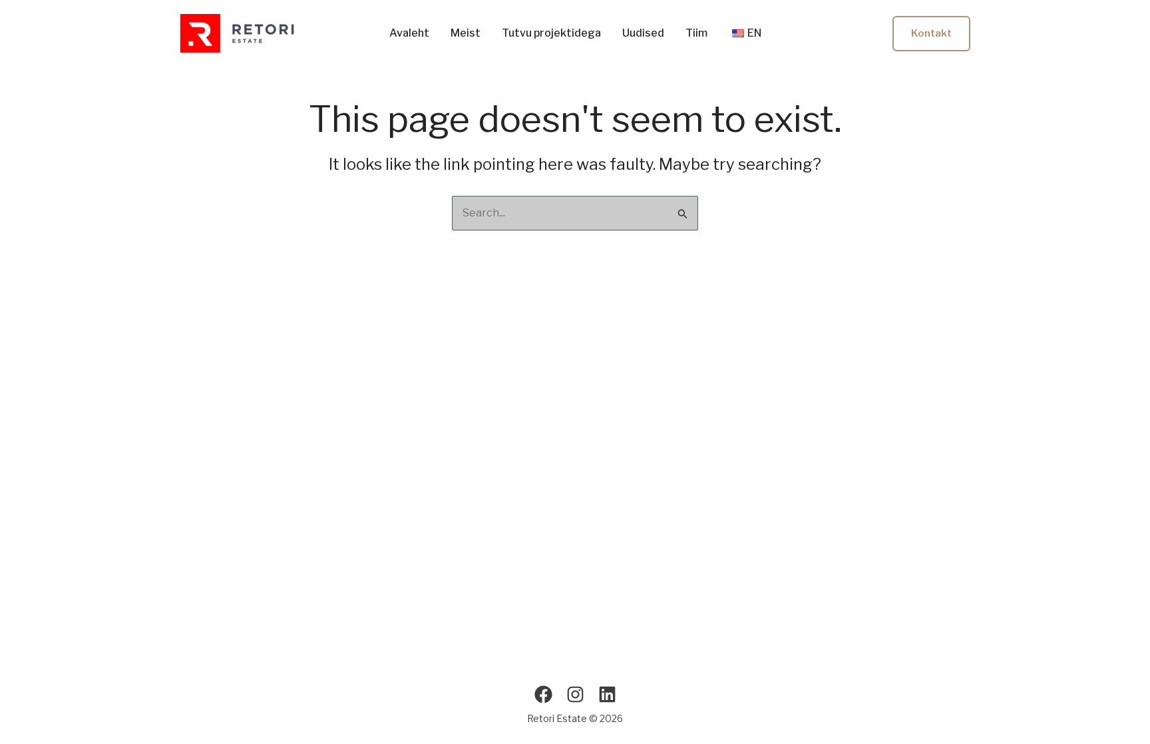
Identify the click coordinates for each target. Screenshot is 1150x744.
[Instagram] (575, 694)
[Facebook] (543, 694)
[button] (931, 33)
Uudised (643, 33)
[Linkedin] (607, 694)
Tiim (696, 33)
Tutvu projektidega (551, 33)
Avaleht (409, 33)
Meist (465, 33)
